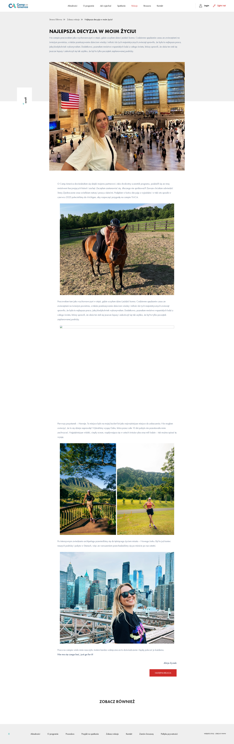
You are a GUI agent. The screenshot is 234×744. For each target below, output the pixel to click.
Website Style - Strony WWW (215, 734)
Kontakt (160, 5)
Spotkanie (121, 5)
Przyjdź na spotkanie (90, 733)
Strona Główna (55, 19)
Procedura (70, 733)
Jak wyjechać (105, 5)
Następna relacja (163, 673)
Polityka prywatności (169, 733)
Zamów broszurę (146, 733)
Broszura (147, 5)
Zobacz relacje (73, 19)
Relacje (134, 5)
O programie (88, 5)
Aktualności (72, 5)
